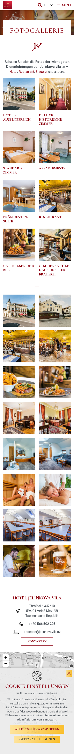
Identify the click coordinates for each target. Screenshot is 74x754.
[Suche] (40, 5)
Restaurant (26, 72)
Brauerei (41, 72)
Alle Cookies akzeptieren (37, 729)
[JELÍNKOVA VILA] (7, 5)
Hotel (13, 72)
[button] (5, 657)
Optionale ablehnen (37, 739)
